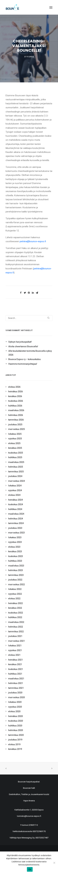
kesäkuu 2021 (15, 664)
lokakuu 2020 (14, 702)
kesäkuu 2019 (15, 749)
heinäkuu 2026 (15, 391)
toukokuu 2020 (15, 721)
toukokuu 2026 (15, 401)
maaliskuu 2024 (16, 514)
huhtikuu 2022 (15, 617)
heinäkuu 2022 (15, 603)
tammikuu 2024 (16, 523)
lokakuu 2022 (14, 589)
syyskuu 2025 (15, 438)
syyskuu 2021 (15, 650)
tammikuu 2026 (16, 419)
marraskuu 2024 (16, 481)
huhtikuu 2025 (15, 457)
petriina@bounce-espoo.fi (33, 241)
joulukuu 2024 (15, 476)
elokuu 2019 (14, 744)
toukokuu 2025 (15, 452)
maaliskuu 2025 (16, 462)
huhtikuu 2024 (15, 509)
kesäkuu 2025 (15, 448)
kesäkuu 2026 (15, 396)
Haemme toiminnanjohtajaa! (22, 364)
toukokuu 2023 (15, 556)
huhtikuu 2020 (15, 725)
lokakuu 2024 (14, 485)
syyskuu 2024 (15, 490)
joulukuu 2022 (15, 579)
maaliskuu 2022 (16, 622)
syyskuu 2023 (15, 542)
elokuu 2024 (14, 495)
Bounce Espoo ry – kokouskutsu (24, 359)
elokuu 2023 (14, 547)
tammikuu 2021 (16, 688)
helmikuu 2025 (15, 467)
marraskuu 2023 (16, 532)
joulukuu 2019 (15, 739)
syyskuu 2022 (15, 594)
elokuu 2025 (14, 443)
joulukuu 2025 (15, 424)
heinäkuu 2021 (15, 660)
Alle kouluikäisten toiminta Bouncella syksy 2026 (30, 353)
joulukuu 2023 (15, 528)
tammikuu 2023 (16, 575)
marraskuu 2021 (16, 641)
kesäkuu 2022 (15, 608)
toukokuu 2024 (15, 504)
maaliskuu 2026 (16, 410)
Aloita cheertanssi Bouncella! (23, 346)
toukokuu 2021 (15, 669)
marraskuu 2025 (16, 429)
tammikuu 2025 (16, 471)
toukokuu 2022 (15, 612)
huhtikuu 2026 (15, 405)
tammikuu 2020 (16, 735)
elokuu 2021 (14, 655)
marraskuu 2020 (16, 697)
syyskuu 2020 (15, 707)
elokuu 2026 (14, 387)
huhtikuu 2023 (15, 561)
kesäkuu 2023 (15, 551)
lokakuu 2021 (14, 645)
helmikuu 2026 (15, 415)
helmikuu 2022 (15, 626)
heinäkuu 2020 (15, 716)
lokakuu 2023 (14, 537)
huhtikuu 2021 (15, 674)
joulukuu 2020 (15, 692)
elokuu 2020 (14, 711)
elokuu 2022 (14, 598)
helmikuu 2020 (15, 730)
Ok (29, 869)
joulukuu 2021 (15, 636)
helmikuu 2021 (15, 683)
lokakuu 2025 (14, 434)
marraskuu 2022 (16, 584)
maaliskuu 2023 (16, 565)
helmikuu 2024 (15, 518)
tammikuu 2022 (16, 631)
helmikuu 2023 (15, 570)
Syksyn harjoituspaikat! (20, 342)
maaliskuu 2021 (16, 678)
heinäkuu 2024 (15, 500)
